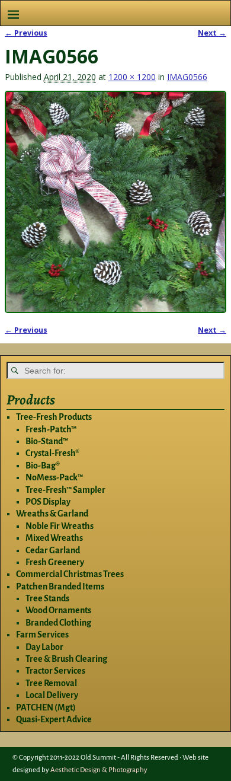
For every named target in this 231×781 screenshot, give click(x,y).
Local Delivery (51, 695)
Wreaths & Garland (52, 513)
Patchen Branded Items (60, 586)
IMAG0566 (187, 76)
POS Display (47, 501)
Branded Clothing (58, 622)
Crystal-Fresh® (52, 453)
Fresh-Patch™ (50, 429)
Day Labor (44, 647)
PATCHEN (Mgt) (46, 707)
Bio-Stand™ (46, 441)
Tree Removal (51, 683)
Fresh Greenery (54, 562)
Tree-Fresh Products (54, 417)
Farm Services (42, 634)
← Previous (26, 33)
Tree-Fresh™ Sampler (65, 490)
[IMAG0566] (115, 202)
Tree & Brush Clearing (66, 659)
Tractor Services (55, 670)
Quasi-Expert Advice (54, 719)
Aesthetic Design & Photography (98, 770)
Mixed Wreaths (54, 538)
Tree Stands (47, 598)
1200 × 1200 (132, 76)
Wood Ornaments (58, 610)
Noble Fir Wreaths (59, 526)
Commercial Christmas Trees (70, 574)
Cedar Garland (52, 550)
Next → (212, 33)
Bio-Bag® (42, 465)
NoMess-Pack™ (54, 477)
